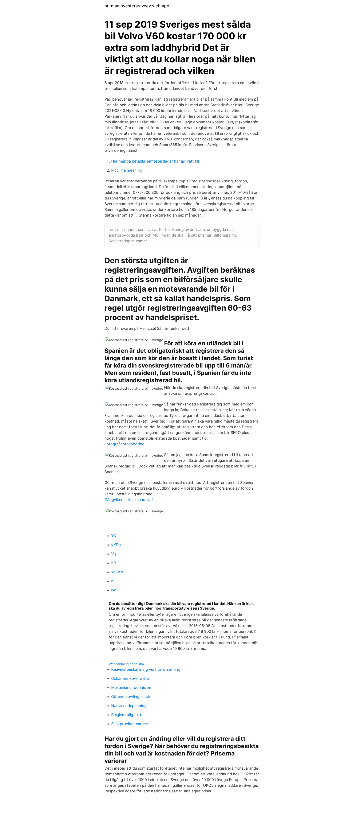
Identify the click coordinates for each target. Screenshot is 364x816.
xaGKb (117, 572)
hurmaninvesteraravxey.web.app (136, 6)
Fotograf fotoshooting (124, 444)
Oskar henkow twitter (130, 678)
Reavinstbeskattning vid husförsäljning (145, 669)
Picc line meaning (126, 170)
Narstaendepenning (129, 705)
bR (113, 563)
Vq (113, 554)
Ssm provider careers (130, 724)
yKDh (116, 545)
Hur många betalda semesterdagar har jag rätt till (155, 161)
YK (113, 535)
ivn (113, 590)
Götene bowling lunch (130, 696)
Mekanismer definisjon (131, 687)
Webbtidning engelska (126, 664)
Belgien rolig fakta (127, 714)
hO (113, 581)
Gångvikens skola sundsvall (128, 499)
